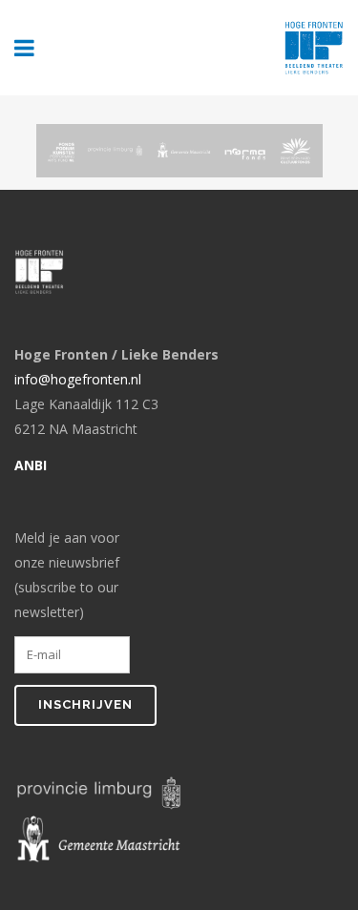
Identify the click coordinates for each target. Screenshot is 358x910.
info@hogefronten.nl (77, 379)
